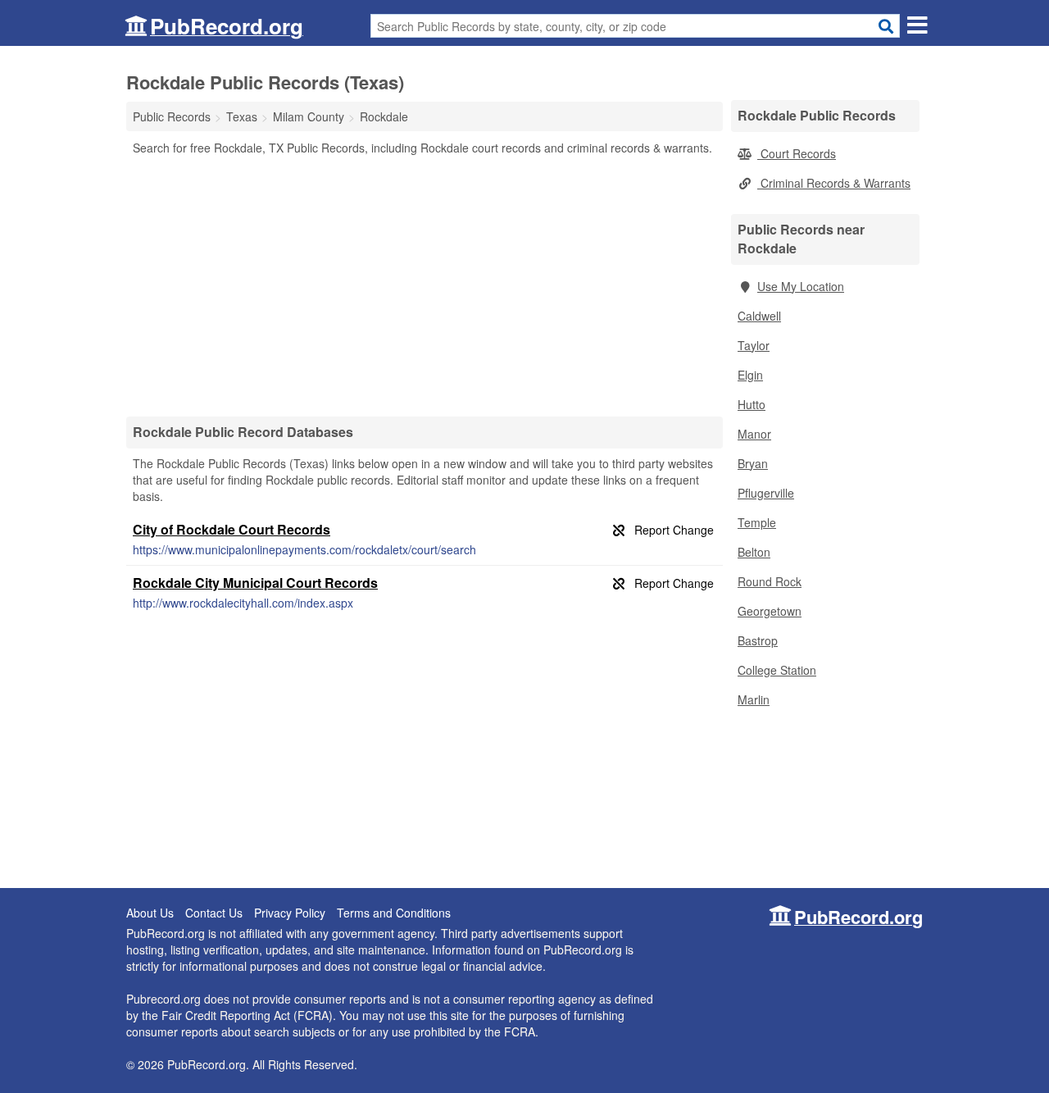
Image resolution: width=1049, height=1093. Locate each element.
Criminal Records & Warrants (833, 183)
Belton (754, 552)
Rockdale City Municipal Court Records (255, 582)
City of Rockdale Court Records (231, 529)
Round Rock (770, 581)
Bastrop (758, 640)
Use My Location (800, 286)
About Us (150, 912)
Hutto (751, 404)
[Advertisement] (424, 285)
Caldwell (759, 315)
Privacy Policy (289, 912)
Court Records (796, 153)
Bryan (753, 463)
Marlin (754, 699)
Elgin (750, 375)
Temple (757, 522)
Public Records (172, 116)
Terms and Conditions (394, 912)
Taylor (754, 345)
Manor (754, 434)
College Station (777, 670)
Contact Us (214, 912)
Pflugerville (766, 493)
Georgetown (770, 611)
